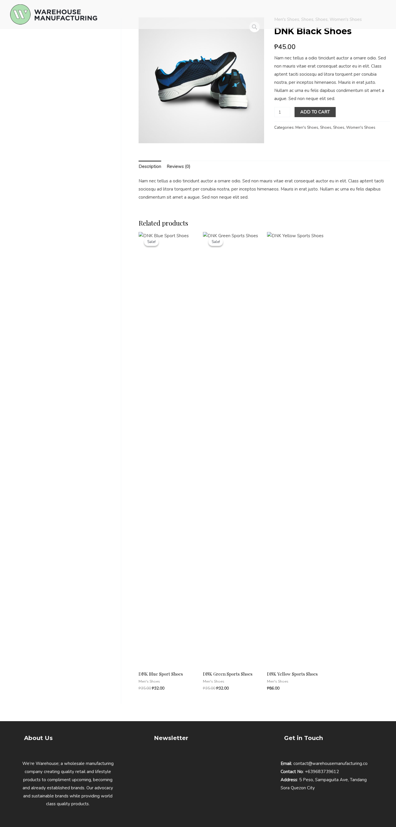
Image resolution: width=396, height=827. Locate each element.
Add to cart (315, 112)
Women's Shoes (360, 127)
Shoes (325, 127)
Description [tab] (150, 166)
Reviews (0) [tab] (178, 166)
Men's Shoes (306, 127)
